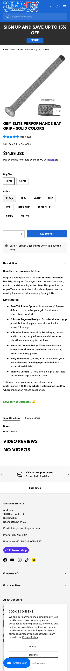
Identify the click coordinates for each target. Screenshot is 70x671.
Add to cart (47, 233)
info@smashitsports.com (25, 528)
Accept (33, 645)
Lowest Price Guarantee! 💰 (19, 401)
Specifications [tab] (11, 418)
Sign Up (35, 40)
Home (5, 49)
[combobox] (35, 16)
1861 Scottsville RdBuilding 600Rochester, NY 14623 (15, 517)
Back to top (35, 487)
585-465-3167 (19, 534)
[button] (11, 136)
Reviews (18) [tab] (32, 418)
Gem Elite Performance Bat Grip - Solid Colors (30, 49)
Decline (33, 654)
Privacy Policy (30, 637)
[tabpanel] (35, 428)
